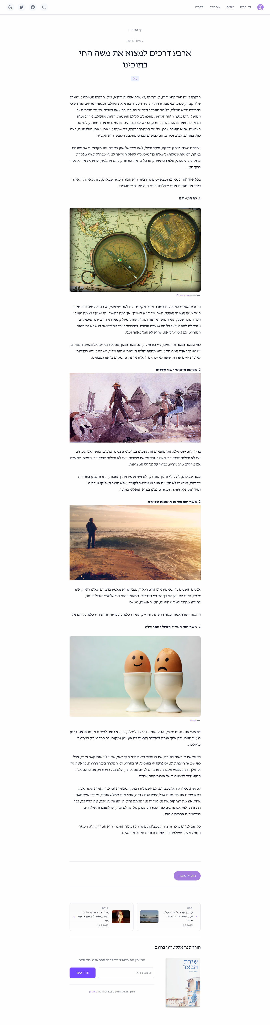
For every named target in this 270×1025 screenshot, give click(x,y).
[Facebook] (33, 7)
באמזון (93, 991)
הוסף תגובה (187, 876)
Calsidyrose (182, 295)
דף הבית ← (135, 30)
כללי (135, 78)
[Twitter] (22, 7)
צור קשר (215, 7)
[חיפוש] (44, 7)
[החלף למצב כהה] (10, 7)
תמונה (193, 720)
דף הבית (245, 7)
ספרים (199, 7)
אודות (230, 7)
